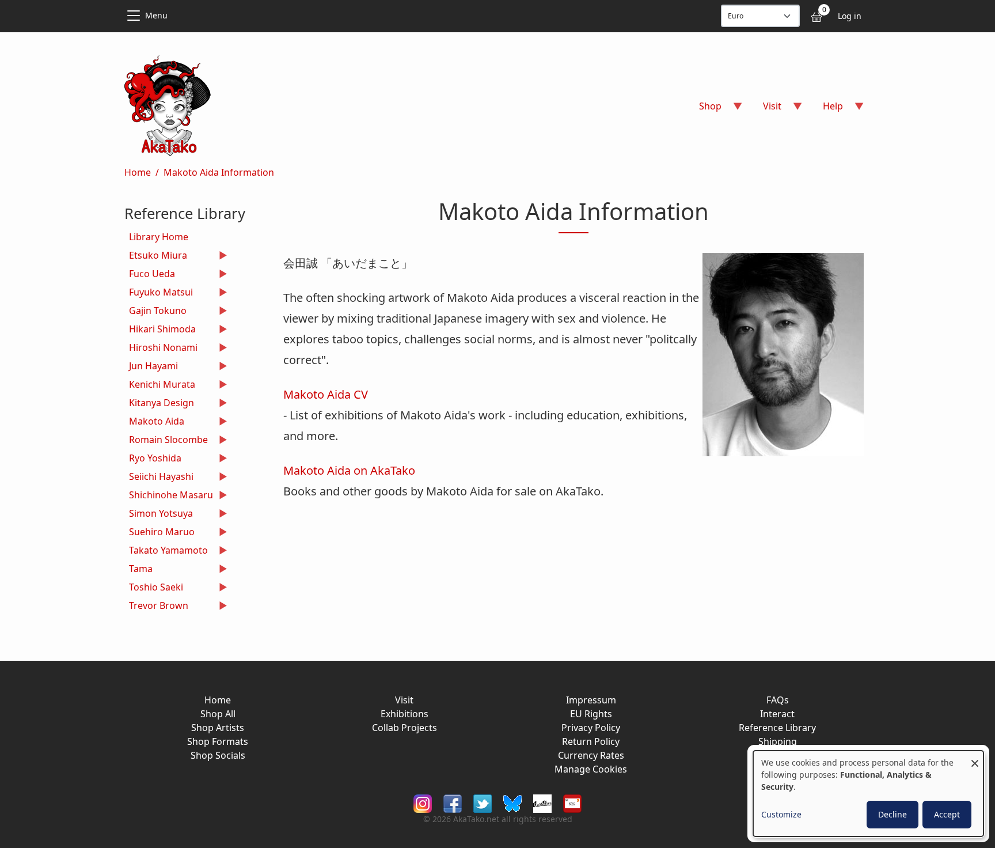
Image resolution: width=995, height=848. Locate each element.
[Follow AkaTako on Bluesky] (512, 802)
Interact (777, 713)
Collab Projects (404, 727)
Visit (404, 700)
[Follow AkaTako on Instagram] (422, 802)
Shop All (218, 713)
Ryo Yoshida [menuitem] (152, 459)
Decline (892, 814)
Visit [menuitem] (765, 110)
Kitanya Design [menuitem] (159, 404)
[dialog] (868, 793)
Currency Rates (591, 755)
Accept (947, 814)
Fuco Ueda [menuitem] (149, 275)
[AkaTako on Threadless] (542, 802)
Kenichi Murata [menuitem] (159, 385)
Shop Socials (218, 755)
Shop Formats (217, 741)
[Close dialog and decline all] (974, 758)
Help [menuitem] (826, 110)
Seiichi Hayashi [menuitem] (158, 478)
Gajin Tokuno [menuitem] (155, 312)
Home (137, 172)
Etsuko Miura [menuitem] (155, 256)
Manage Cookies (591, 769)
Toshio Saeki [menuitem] (153, 588)
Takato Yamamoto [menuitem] (166, 551)
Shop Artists (217, 727)
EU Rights (591, 713)
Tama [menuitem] (138, 570)
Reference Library (777, 727)
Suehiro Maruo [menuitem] (159, 533)
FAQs (777, 700)
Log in (849, 15)
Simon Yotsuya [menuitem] (158, 515)
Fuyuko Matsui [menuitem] (158, 293)
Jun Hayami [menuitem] (151, 367)
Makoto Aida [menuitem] (154, 422)
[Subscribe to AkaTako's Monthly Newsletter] (572, 802)
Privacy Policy (590, 727)
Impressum (591, 700)
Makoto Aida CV (325, 394)
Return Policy (591, 741)
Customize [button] (781, 814)
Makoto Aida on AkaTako (349, 470)
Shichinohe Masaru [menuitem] (168, 496)
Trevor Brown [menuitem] (156, 607)
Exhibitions (404, 713)
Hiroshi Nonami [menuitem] (161, 349)
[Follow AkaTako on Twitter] (482, 802)
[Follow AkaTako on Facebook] (452, 802)
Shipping (777, 741)
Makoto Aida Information (219, 172)
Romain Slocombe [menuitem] (166, 441)
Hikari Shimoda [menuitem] (160, 330)
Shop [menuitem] (703, 110)
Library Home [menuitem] (158, 236)
